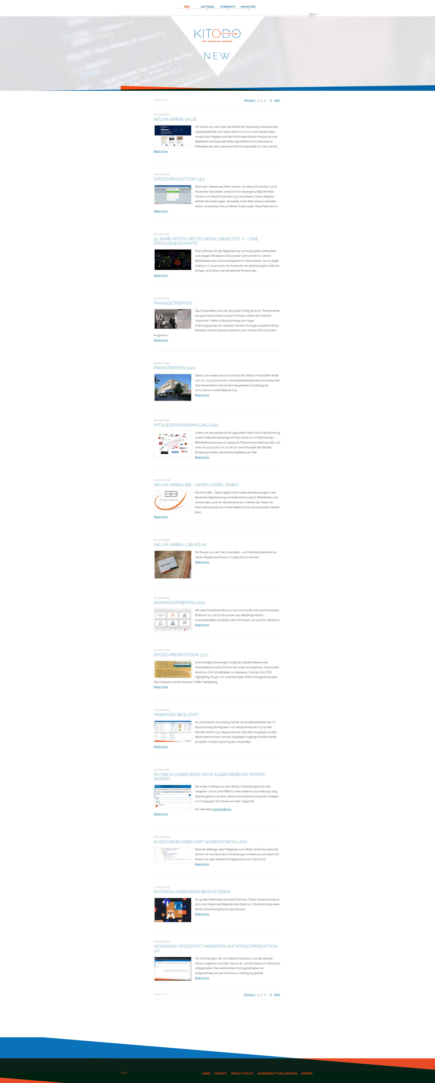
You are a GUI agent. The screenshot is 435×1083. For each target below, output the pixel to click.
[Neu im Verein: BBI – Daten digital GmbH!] (173, 500)
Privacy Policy (242, 1073)
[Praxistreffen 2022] (173, 387)
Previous (249, 100)
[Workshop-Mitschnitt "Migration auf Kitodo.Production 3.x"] (173, 969)
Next (277, 100)
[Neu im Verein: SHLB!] (173, 136)
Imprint (307, 1073)
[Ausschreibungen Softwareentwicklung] (173, 855)
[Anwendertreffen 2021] (173, 619)
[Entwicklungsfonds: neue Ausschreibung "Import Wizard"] (173, 796)
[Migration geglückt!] (173, 731)
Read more (161, 151)
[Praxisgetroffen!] (173, 318)
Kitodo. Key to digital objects (217, 2)
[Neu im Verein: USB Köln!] (173, 564)
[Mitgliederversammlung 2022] (173, 444)
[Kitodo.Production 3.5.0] (173, 194)
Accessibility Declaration (277, 1073)
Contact (220, 1073)
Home (206, 1073)
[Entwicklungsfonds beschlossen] (173, 910)
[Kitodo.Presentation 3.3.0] (173, 669)
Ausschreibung (221, 809)
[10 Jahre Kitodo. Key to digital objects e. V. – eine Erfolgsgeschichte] (173, 260)
